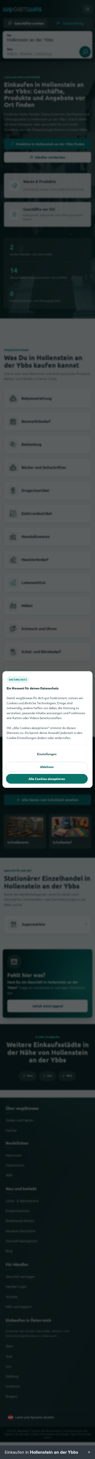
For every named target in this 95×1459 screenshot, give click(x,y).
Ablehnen (47, 767)
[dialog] (47, 729)
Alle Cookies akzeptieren (46, 779)
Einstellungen (47, 754)
